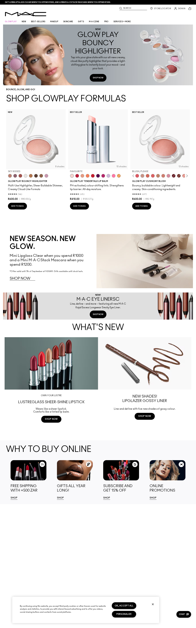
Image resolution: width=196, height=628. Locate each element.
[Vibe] (108, 176)
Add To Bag (17, 206)
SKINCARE (68, 22)
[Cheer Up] (184, 176)
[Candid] (88, 176)
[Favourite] (72, 176)
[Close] (152, 604)
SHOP (14, 498)
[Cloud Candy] (20, 176)
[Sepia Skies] (41, 176)
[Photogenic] (114, 176)
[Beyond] (103, 176)
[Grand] (163, 176)
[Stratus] (46, 176)
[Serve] (93, 176)
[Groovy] (153, 176)
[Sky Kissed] (10, 176)
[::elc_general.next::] (186, 175)
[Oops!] (119, 176)
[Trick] (98, 176)
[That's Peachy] (148, 176)
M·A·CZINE (94, 22)
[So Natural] (158, 176)
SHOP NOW (98, 78)
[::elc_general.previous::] (133, 175)
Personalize (124, 614)
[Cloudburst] (31, 176)
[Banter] (77, 176)
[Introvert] (82, 176)
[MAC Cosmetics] (25, 14)
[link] (28, 480)
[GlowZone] (36, 176)
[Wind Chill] (26, 176)
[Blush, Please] (142, 176)
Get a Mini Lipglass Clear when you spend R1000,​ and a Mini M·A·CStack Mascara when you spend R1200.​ (58, 2)
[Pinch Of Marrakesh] (179, 176)
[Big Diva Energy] (174, 176)
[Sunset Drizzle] (15, 176)
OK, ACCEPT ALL (124, 606)
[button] (183, 614)
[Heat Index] (137, 176)
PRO (106, 22)
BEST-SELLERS (38, 22)
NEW (24, 22)
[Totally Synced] (168, 176)
